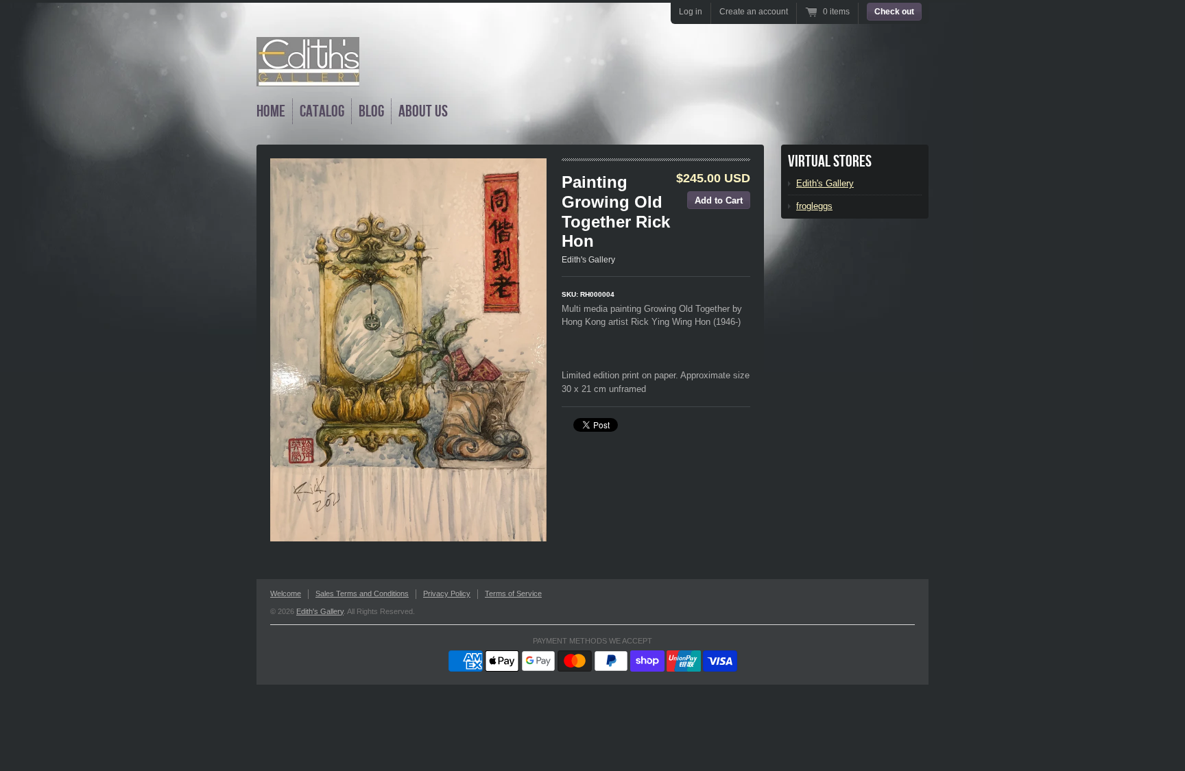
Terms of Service (513, 593)
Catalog (322, 111)
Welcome (285, 593)
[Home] (307, 76)
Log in (690, 11)
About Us (423, 111)
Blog (371, 111)
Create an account (753, 11)
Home (270, 111)
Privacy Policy (446, 593)
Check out (894, 11)
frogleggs (814, 206)
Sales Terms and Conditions (362, 593)
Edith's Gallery (588, 260)
